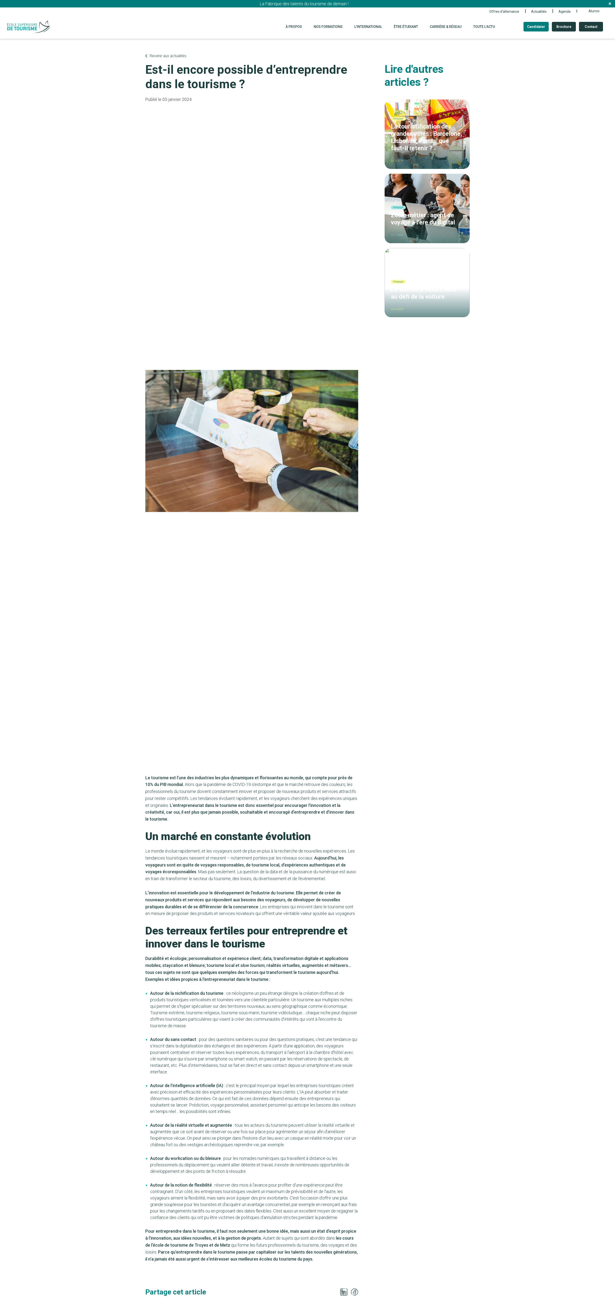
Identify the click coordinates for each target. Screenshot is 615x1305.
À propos (294, 27)
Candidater (536, 27)
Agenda (565, 11)
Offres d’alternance (504, 11)
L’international (368, 27)
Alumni (594, 11)
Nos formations (328, 27)
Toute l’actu (484, 27)
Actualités (539, 11)
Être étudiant (406, 27)
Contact (591, 27)
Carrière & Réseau (445, 27)
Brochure (563, 27)
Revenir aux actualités (168, 56)
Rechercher (511, 26)
